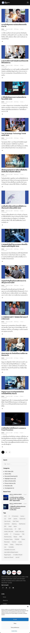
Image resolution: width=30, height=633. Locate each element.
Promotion (7, 485)
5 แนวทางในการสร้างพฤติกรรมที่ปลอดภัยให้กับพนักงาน (14, 62)
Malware (15, 536)
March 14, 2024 (9, 29)
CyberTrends (7, 523)
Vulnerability (11, 547)
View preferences (15, 627)
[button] (28, 606)
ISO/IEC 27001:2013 (19, 531)
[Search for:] (15, 464)
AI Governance (15, 516)
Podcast (23, 539)
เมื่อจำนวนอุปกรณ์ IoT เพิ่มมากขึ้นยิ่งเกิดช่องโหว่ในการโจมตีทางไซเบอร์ (14, 171)
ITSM (23, 534)
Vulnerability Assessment (9, 549)
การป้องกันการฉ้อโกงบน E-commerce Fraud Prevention (13, 429)
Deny (15, 623)
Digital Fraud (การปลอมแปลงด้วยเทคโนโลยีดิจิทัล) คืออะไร (12, 393)
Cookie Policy (14, 630)
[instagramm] (9, 587)
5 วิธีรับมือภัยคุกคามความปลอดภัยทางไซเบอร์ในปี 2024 (13, 98)
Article (2, 29)
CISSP (9, 518)
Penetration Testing (8, 539)
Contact (5, 603)
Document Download (10, 476)
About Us (5, 600)
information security (8, 529)
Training (11, 544)
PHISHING (17, 539)
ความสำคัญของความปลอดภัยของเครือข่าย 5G (14, 25)
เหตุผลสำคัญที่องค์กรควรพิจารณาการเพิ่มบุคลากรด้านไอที (13, 282)
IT (10, 534)
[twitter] (6, 587)
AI (9, 516)
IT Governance (16, 534)
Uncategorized (8, 488)
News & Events (9, 481)
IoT (15, 529)
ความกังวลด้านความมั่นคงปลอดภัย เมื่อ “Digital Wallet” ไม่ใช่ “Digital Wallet (17, 499)
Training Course (19, 544)
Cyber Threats (16, 521)
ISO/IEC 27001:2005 (8, 531)
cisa (5, 518)
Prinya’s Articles (9, 483)
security (20, 541)
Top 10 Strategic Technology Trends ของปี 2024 (13, 134)
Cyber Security (7, 521)
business (22, 516)
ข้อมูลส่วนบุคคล (7, 554)
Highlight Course (9, 478)
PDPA (20, 536)
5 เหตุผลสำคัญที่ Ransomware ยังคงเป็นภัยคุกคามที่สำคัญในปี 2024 (14, 245)
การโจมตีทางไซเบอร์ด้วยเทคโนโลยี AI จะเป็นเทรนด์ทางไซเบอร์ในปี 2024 (13, 207)
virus (5, 547)
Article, (12, 494)
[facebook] (2, 587)
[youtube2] (13, 587)
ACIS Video (8, 471)
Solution (6, 544)
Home (4, 597)
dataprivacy (14, 523)
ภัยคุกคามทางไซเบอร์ (8, 557)
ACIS (5, 516)
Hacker (15, 526)
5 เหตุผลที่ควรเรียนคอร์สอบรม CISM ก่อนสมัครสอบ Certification (17, 508)
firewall (10, 526)
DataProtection (22, 523)
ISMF (19, 529)
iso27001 (6, 534)
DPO (5, 526)
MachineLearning (7, 536)
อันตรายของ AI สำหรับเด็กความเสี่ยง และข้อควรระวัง (14, 354)
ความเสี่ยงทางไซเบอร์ (17, 554)
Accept (15, 619)
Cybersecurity (22, 518)
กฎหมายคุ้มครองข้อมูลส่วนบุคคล (11, 552)
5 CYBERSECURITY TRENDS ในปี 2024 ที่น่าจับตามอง (14, 318)
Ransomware (7, 541)
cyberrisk (15, 518)
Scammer (14, 541)
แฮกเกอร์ (17, 557)
